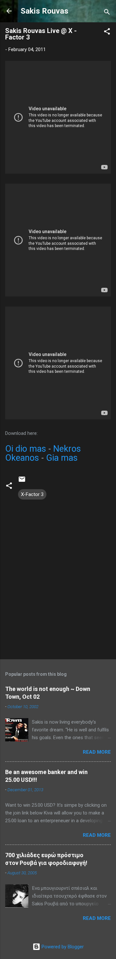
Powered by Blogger (62, 947)
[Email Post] (22, 481)
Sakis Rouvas (44, 11)
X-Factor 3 (32, 494)
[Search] (107, 13)
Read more (97, 752)
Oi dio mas (25, 449)
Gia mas (62, 458)
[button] (107, 32)
